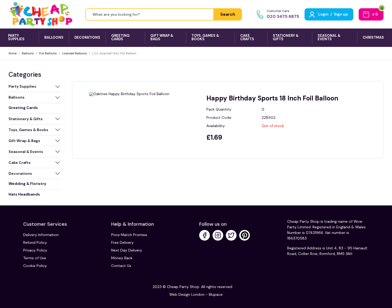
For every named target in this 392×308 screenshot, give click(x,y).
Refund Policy (35, 242)
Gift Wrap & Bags (24, 140)
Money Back (122, 258)
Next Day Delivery (126, 250)
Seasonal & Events (26, 151)
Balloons (28, 53)
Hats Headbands (24, 194)
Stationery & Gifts (26, 118)
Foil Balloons (48, 53)
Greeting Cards (23, 107)
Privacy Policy (35, 250)
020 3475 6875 (283, 16)
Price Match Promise (129, 234)
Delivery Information (41, 234)
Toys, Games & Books (28, 129)
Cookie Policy (35, 265)
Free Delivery (122, 242)
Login (323, 14)
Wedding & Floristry (27, 183)
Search (227, 14)
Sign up (341, 14)
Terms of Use (34, 258)
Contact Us (121, 265)
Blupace (216, 294)
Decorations (20, 173)
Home (13, 53)
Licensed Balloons (74, 53)
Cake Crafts (20, 162)
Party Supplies (22, 86)
